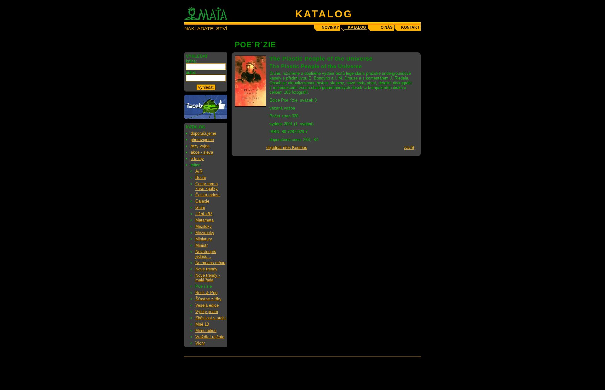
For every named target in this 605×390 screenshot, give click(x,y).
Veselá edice (207, 305)
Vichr (200, 343)
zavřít (409, 147)
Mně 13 (202, 324)
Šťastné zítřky (208, 299)
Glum (200, 207)
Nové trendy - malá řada (207, 277)
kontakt (410, 27)
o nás (387, 27)
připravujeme (202, 139)
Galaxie (202, 201)
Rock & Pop (206, 292)
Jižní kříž (203, 213)
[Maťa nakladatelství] (205, 117)
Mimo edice (205, 330)
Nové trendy (206, 269)
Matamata (204, 220)
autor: (191, 72)
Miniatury (203, 239)
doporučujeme (203, 133)
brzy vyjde (200, 146)
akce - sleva (202, 152)
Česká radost (207, 194)
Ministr (201, 245)
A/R (198, 171)
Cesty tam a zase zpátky (206, 186)
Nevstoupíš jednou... (205, 254)
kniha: (191, 61)
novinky (330, 27)
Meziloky (203, 226)
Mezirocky (204, 232)
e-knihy (197, 158)
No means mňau (210, 262)
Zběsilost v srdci (210, 318)
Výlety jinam (206, 311)
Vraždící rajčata (209, 336)
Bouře (200, 177)
